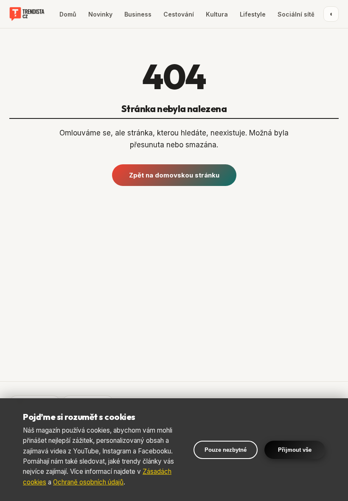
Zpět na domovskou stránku (174, 175)
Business (138, 14)
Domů (67, 14)
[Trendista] (27, 14)
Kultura (217, 14)
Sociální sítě (296, 14)
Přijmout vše (295, 450)
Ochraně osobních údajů (88, 482)
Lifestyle (253, 14)
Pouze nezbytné (226, 450)
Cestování (178, 14)
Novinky (100, 14)
